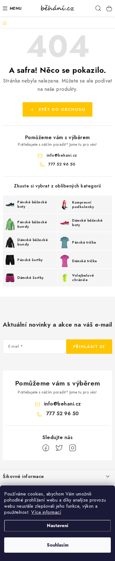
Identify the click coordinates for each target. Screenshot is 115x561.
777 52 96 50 (61, 164)
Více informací (46, 512)
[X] (59, 448)
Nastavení (57, 525)
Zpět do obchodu (62, 109)
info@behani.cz (62, 155)
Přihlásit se (89, 346)
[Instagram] (72, 448)
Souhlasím (57, 545)
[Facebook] (45, 448)
